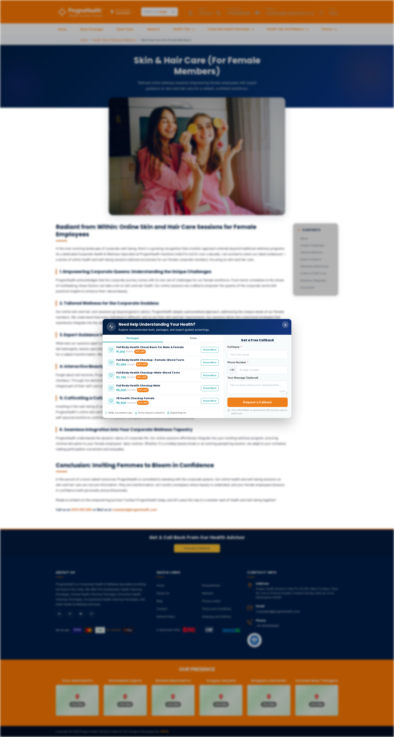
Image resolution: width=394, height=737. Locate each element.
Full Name (234, 347)
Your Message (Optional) (242, 377)
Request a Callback (257, 402)
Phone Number (238, 362)
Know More (209, 349)
